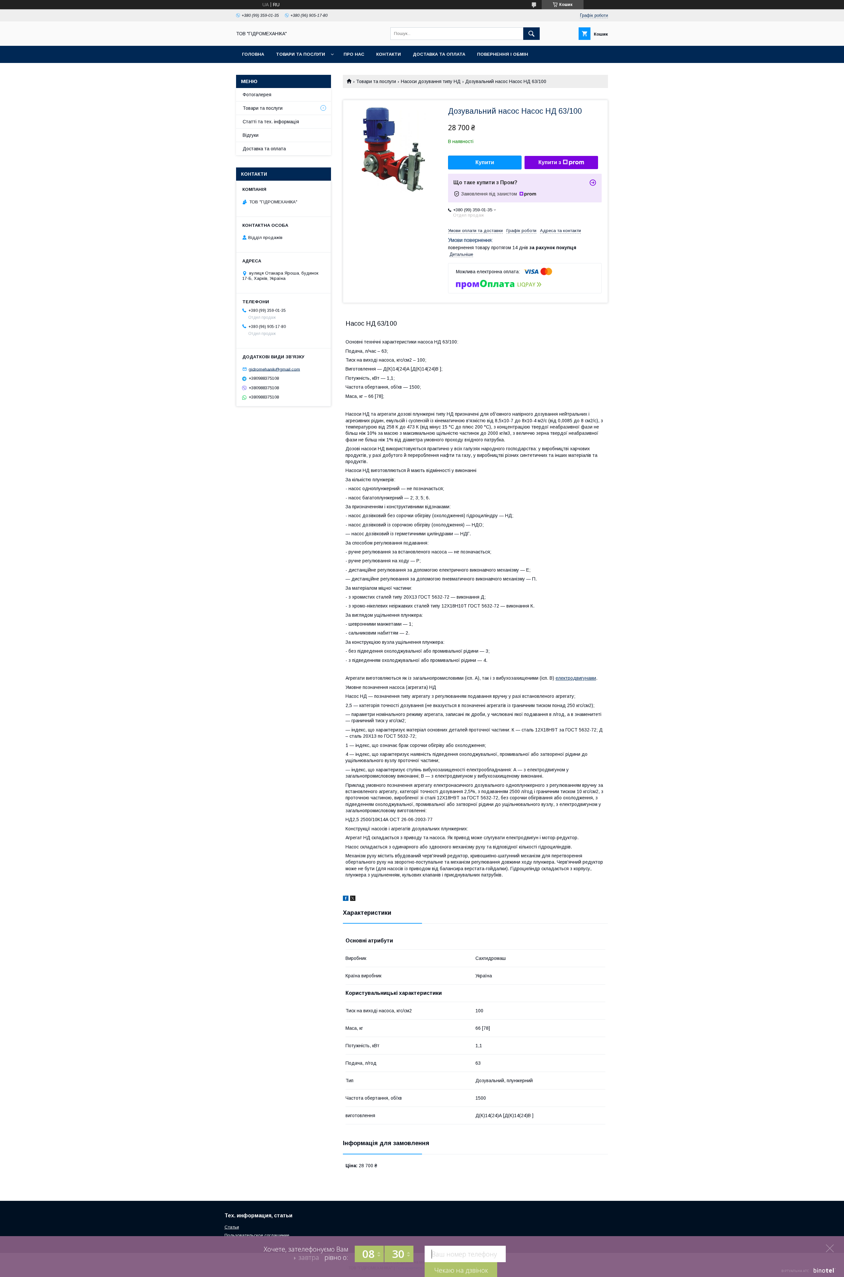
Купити (484, 162)
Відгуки (250, 135)
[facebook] (345, 899)
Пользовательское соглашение (257, 1235)
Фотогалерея (257, 94)
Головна (253, 54)
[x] (352, 899)
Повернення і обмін (502, 54)
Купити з (549, 162)
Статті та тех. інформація (271, 121)
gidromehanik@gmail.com (274, 369)
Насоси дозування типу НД (431, 81)
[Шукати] (531, 33)
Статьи (232, 1227)
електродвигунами (576, 678)
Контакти (388, 54)
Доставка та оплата (439, 54)
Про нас (354, 54)
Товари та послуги (300, 54)
